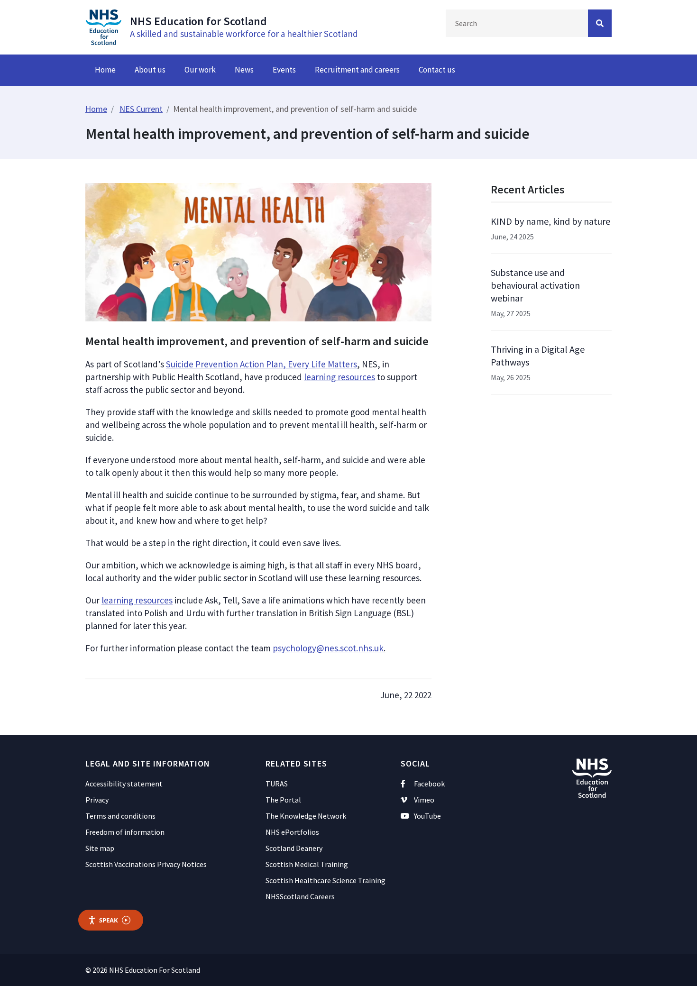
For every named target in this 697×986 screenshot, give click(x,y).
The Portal (283, 799)
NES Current (141, 108)
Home (105, 69)
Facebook (429, 783)
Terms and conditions (120, 816)
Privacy (97, 799)
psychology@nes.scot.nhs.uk (328, 648)
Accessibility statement (124, 783)
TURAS (277, 783)
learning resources (339, 377)
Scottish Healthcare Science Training (325, 880)
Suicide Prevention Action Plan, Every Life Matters (261, 364)
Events (284, 69)
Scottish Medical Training (307, 864)
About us (150, 69)
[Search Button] (600, 23)
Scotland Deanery (294, 848)
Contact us (437, 69)
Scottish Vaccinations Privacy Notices (146, 864)
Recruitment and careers (357, 69)
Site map (99, 848)
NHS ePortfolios (292, 832)
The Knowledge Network (306, 816)
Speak (108, 920)
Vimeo (424, 799)
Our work (200, 69)
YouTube (427, 816)
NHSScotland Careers (300, 896)
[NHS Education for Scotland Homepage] (103, 26)
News (244, 69)
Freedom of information (125, 832)
